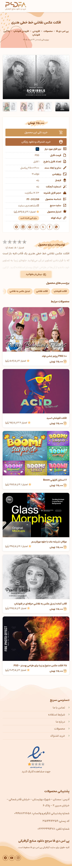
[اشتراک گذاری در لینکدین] (23, 227)
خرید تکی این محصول (36, 132)
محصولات (48, 31)
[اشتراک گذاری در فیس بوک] (50, 227)
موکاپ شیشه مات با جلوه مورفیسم (49, 541)
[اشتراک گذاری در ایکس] (43, 227)
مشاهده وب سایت (27, 206)
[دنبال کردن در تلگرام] (5, 858)
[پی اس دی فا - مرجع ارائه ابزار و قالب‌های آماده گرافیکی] (15, 6)
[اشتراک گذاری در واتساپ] (56, 227)
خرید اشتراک (57, 735)
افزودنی (36, 31)
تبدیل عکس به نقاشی (20, 291)
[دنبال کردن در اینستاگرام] (18, 858)
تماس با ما (59, 707)
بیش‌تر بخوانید (34, 274)
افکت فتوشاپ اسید (56, 418)
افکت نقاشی (42, 291)
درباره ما (60, 721)
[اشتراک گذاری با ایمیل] (36, 227)
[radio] (5, 242)
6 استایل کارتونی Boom (55, 479)
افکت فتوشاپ (60, 291)
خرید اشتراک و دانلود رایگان (36, 141)
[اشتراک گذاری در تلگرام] (16, 227)
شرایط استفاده (56, 714)
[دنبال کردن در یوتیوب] (12, 858)
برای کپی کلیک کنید (28, 218)
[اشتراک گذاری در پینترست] (30, 227)
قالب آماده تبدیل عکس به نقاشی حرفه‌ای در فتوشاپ (40, 603)
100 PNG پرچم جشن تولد (54, 356)
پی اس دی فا (62, 31)
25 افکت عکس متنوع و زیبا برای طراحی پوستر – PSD (40, 665)
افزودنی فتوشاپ (21, 31)
